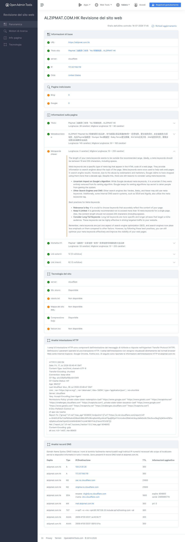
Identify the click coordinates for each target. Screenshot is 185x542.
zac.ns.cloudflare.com (85, 480)
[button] (122, 124)
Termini (58, 538)
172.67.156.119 (81, 473)
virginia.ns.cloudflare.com (86, 487)
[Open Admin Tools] (19, 5)
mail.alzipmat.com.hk (84, 503)
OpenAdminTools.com (73, 538)
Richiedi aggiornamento (166, 26)
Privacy (49, 538)
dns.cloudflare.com (90, 497)
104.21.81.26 (80, 467)
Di (42, 538)
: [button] (53, 123)
